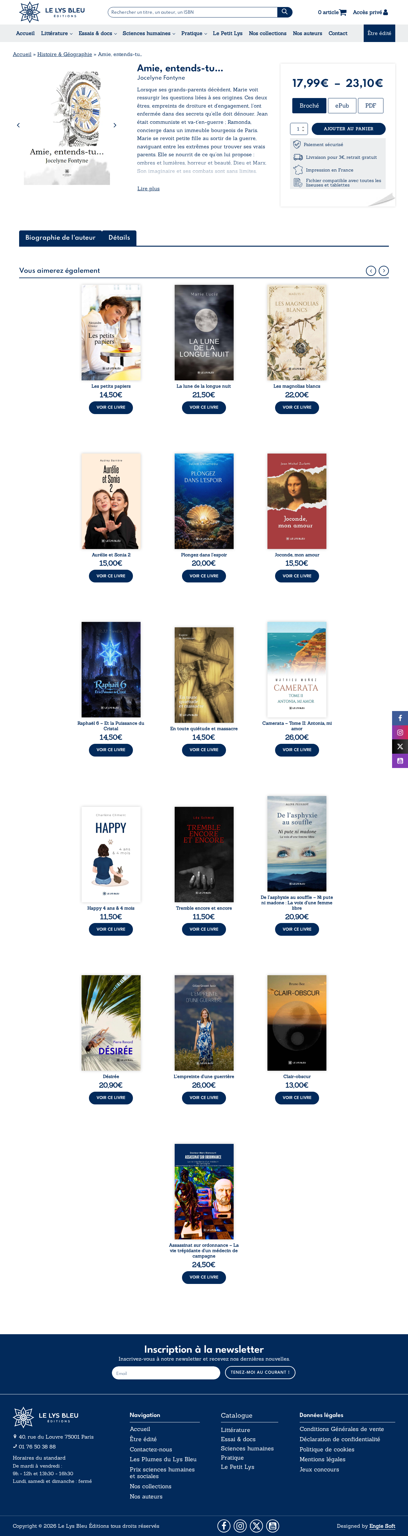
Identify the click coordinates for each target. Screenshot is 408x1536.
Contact (338, 33)
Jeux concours (319, 1469)
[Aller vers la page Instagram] (240, 1525)
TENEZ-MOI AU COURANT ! (260, 1372)
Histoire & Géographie (64, 54)
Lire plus (148, 188)
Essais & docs (95, 33)
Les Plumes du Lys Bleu (163, 1459)
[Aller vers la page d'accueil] (60, 1417)
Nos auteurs (307, 33)
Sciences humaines (147, 33)
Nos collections (268, 33)
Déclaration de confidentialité (340, 1439)
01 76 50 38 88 (37, 1446)
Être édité (379, 33)
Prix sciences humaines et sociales (162, 1473)
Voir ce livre (111, 407)
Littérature (54, 33)
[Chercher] (284, 12)
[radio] (309, 105)
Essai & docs (238, 1439)
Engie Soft (382, 1526)
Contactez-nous (151, 1449)
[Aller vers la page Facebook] (223, 1525)
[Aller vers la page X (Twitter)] (256, 1525)
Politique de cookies (327, 1449)
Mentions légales (323, 1459)
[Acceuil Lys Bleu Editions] (51, 12)
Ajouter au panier (349, 128)
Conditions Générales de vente (342, 1429)
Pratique (191, 33)
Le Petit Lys (228, 33)
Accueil (25, 33)
